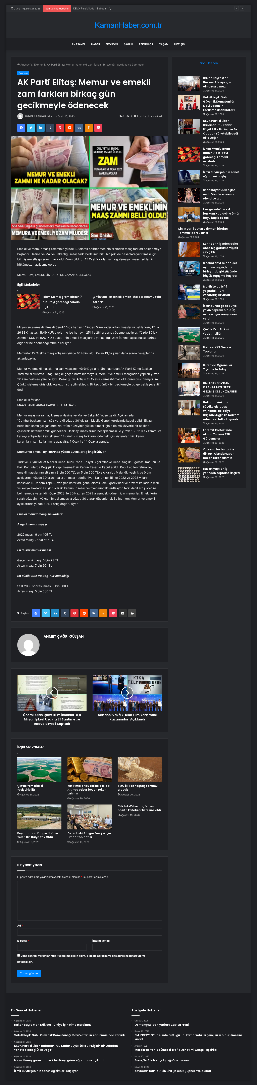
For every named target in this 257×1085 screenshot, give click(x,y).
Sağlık (128, 44)
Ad (20, 925)
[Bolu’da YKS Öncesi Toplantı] (189, 352)
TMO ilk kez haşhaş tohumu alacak (138, 788)
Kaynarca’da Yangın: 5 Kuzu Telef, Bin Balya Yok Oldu (37, 835)
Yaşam (163, 44)
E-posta (23, 940)
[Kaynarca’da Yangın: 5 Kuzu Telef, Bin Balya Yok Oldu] (39, 817)
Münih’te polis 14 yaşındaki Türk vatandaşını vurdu (216, 291)
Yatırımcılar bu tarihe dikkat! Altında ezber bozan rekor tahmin (88, 789)
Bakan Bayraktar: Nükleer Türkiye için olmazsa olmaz (217, 82)
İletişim (179, 44)
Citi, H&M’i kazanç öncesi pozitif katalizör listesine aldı (139, 808)
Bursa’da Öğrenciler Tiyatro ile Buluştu (217, 367)
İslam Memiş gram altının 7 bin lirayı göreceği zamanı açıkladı (62, 302)
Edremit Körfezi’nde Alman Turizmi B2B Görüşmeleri (217, 434)
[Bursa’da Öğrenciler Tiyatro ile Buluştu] (189, 370)
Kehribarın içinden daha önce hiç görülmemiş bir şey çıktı (220, 248)
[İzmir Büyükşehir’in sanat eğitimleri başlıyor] (189, 177)
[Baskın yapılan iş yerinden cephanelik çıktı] (189, 474)
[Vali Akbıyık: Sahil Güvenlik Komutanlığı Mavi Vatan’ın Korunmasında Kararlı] (189, 102)
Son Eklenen (209, 63)
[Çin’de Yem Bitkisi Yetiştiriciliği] (39, 769)
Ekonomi (112, 44)
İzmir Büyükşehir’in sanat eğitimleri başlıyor (221, 174)
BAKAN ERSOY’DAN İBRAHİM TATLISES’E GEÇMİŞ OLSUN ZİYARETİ (220, 387)
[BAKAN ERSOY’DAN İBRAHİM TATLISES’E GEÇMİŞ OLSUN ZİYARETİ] (189, 388)
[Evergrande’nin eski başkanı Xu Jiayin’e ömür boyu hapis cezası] (189, 214)
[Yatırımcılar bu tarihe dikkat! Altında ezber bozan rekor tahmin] (89, 769)
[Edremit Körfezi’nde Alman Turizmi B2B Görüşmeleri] (189, 435)
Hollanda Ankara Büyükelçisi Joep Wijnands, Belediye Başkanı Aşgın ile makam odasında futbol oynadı (221, 410)
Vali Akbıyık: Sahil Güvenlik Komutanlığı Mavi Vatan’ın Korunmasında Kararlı (219, 103)
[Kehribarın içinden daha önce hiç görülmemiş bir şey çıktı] (189, 249)
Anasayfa (79, 44)
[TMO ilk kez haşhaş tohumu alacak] (140, 769)
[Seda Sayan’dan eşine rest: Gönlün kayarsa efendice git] (189, 195)
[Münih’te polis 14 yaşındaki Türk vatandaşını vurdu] (189, 292)
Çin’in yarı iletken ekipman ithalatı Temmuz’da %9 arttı (203, 231)
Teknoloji (146, 44)
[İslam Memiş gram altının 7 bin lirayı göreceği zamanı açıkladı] (28, 301)
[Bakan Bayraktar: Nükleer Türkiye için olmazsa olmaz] (189, 83)
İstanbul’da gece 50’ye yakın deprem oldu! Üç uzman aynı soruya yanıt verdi (221, 312)
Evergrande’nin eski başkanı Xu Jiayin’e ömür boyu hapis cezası (221, 213)
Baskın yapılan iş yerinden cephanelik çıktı (221, 471)
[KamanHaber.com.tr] (128, 25)
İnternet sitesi (101, 940)
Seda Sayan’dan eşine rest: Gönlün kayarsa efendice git (219, 194)
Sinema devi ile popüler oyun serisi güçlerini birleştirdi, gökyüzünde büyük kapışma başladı (220, 269)
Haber (95, 44)
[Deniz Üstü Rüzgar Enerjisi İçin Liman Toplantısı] (89, 817)
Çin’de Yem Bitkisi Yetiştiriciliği (30, 788)
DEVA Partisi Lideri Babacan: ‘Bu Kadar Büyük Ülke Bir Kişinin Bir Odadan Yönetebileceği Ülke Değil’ (134, 8)
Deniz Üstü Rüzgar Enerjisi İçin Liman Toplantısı (89, 835)
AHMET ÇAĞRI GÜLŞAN (38, 116)
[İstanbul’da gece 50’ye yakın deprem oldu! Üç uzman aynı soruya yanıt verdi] (189, 311)
